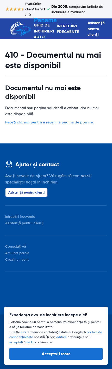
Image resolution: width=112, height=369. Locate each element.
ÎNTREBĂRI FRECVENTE (68, 29)
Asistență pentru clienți (96, 28)
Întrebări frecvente (20, 216)
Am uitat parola (17, 253)
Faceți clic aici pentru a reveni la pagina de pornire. (49, 122)
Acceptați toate (56, 354)
